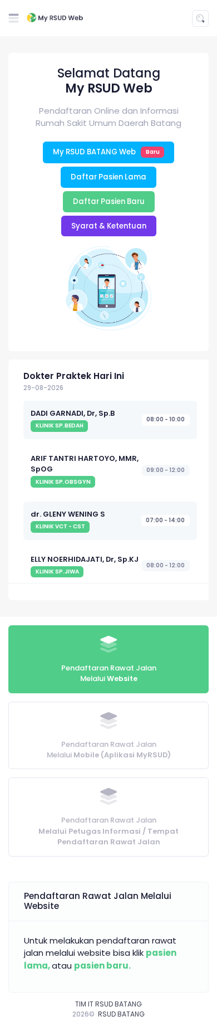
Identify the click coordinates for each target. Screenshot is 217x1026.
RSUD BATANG (121, 1014)
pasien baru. (102, 965)
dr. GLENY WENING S (68, 514)
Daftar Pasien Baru (109, 201)
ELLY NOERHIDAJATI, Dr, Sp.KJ (85, 559)
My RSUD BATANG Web (106, 152)
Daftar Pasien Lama (108, 177)
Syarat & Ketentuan (108, 226)
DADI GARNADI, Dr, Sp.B (73, 413)
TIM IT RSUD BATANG (108, 1004)
